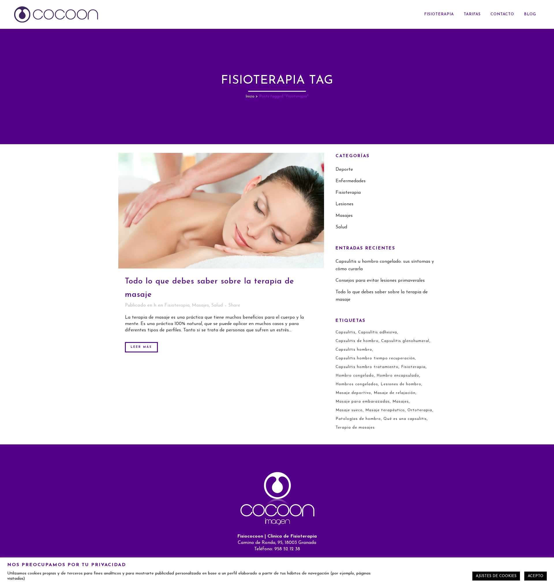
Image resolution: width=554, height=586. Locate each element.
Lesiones (344, 204)
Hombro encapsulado (398, 375)
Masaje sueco (349, 410)
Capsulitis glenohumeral (405, 341)
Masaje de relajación (394, 393)
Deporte (344, 169)
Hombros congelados (357, 384)
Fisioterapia (177, 305)
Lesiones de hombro (401, 384)
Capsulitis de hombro (357, 341)
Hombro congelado (355, 375)
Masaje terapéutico (385, 410)
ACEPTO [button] (535, 576)
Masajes (200, 305)
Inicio (250, 96)
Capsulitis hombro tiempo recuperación (375, 358)
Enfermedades (351, 181)
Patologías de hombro (358, 419)
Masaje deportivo (353, 393)
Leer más (141, 347)
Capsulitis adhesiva (377, 332)
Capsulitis (345, 332)
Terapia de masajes (355, 427)
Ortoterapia (419, 410)
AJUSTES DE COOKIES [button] (496, 576)
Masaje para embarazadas (363, 401)
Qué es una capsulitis (405, 419)
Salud (217, 305)
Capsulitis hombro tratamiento (367, 367)
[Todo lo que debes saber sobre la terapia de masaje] (221, 210)
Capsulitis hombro (354, 350)
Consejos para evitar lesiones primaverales (380, 280)
